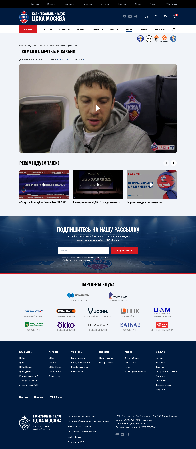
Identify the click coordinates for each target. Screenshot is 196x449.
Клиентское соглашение (79, 426)
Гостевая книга (78, 357)
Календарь (69, 4)
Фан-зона (104, 4)
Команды (87, 4)
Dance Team (54, 376)
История (160, 357)
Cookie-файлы (74, 436)
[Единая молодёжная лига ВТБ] (173, 38)
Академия (160, 389)
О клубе (153, 4)
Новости (122, 4)
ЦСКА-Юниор (25, 367)
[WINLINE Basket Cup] (156, 38)
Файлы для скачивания (135, 371)
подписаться (124, 250)
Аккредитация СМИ (28, 385)
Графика (129, 367)
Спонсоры (160, 376)
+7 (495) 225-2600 (143, 419)
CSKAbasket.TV (41, 45)
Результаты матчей (28, 376)
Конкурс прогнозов (80, 362)
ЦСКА (22, 357)
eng (146, 16)
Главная (22, 45)
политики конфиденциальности (92, 257)
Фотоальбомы (132, 357)
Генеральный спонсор (166, 371)
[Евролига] (164, 38)
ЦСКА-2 (22, 362)
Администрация (163, 385)
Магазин (51, 4)
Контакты (161, 380)
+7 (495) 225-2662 (136, 423)
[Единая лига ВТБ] (140, 38)
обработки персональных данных (76, 260)
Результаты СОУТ (76, 442)
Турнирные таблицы (29, 380)
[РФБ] (149, 38)
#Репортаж (54, 45)
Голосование (77, 371)
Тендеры (160, 367)
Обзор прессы (106, 362)
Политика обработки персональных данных (89, 421)
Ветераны (160, 362)
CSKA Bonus (171, 4)
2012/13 (85, 59)
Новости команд (107, 357)
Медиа (138, 4)
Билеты (35, 4)
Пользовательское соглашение (82, 431)
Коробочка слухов (79, 367)
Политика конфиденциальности (83, 416)
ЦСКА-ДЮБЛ (25, 371)
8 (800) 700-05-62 (148, 427)
